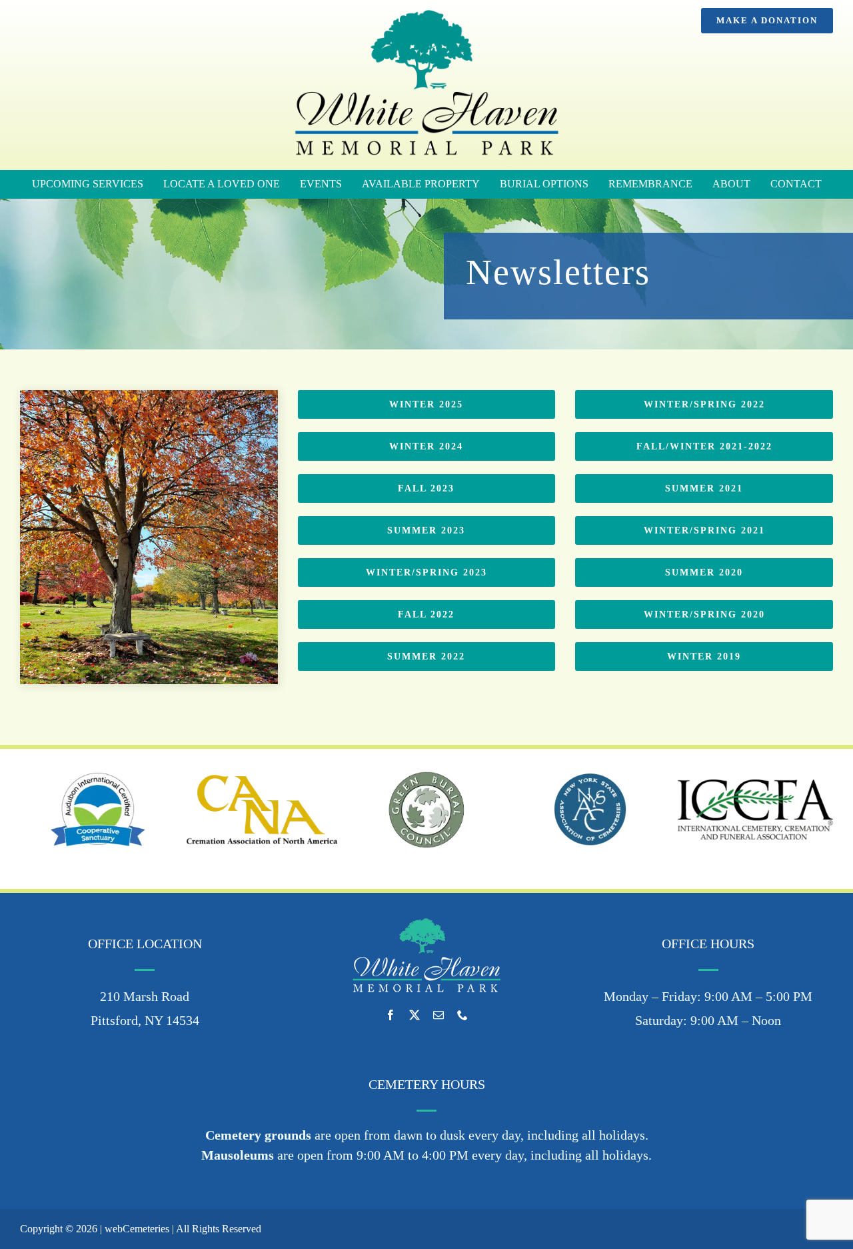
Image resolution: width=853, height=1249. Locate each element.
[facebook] (390, 1015)
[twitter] (414, 1015)
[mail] (438, 1015)
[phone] (462, 1015)
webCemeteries (137, 1228)
